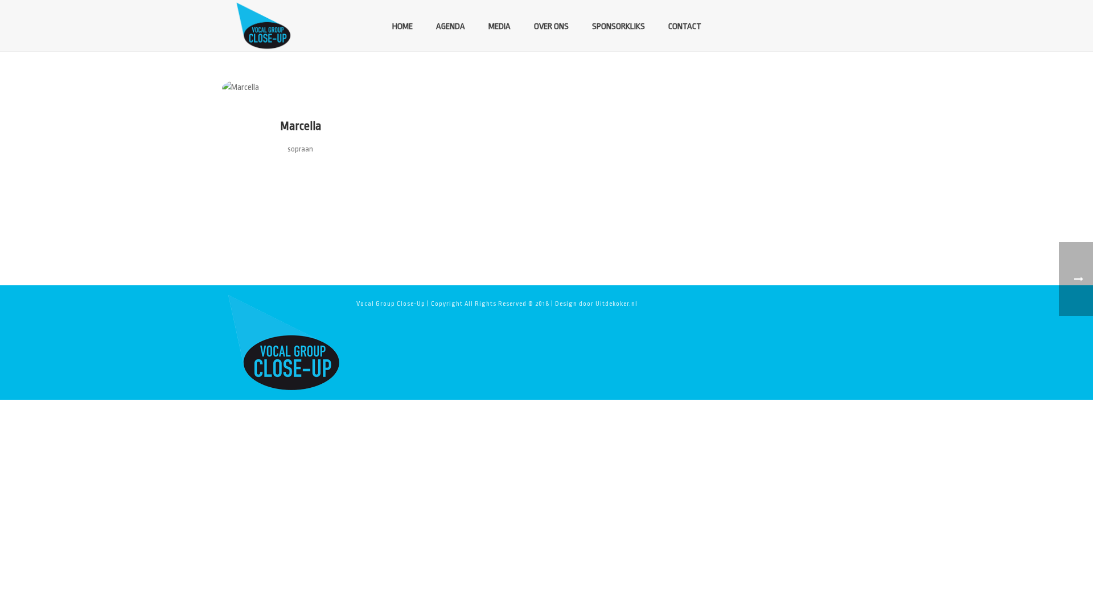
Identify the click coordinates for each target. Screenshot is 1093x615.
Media (499, 26)
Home (402, 26)
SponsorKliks (618, 26)
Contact (684, 26)
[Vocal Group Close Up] (283, 342)
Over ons (551, 26)
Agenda (450, 26)
